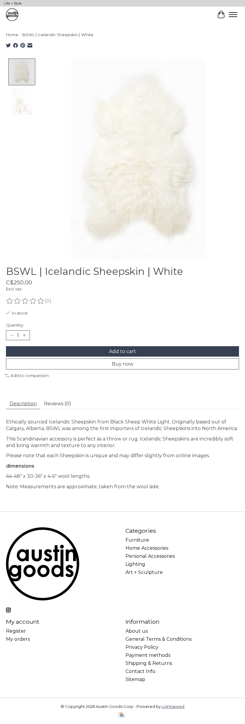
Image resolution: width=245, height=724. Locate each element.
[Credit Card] (121, 715)
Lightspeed (173, 706)
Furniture (137, 540)
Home (12, 34)
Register (16, 631)
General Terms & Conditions (158, 639)
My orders (18, 639)
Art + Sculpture (144, 572)
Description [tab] (23, 403)
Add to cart (122, 351)
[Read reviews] (25, 301)
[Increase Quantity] (24, 335)
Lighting (135, 564)
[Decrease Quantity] (12, 335)
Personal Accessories (150, 556)
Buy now (122, 364)
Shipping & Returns (148, 663)
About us (136, 631)
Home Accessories (146, 548)
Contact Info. (140, 671)
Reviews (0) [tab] (57, 403)
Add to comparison (29, 375)
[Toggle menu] (233, 15)
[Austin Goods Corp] (12, 14)
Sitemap (135, 679)
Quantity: (15, 325)
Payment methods (147, 655)
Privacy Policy (141, 647)
